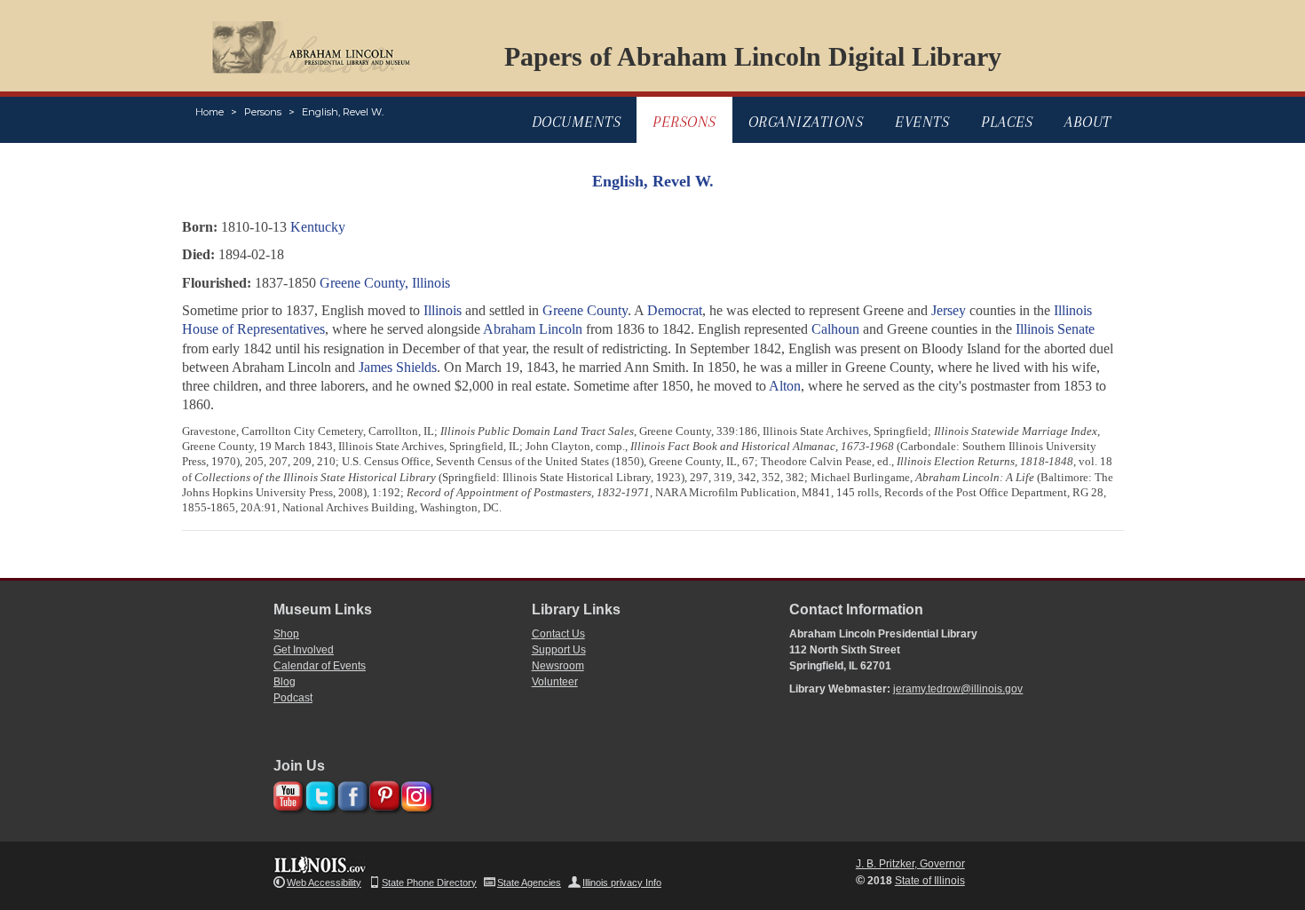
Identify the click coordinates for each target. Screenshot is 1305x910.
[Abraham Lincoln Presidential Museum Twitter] (318, 793)
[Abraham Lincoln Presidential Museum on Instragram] (414, 793)
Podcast (292, 698)
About (1087, 122)
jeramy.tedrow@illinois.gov (958, 689)
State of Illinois (930, 880)
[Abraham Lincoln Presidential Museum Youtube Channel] (286, 793)
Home (209, 112)
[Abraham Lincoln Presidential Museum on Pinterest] (382, 793)
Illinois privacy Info (621, 882)
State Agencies (529, 882)
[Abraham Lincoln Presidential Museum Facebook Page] (350, 793)
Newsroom (558, 666)
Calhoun (835, 328)
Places (1006, 122)
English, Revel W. (343, 112)
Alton (785, 385)
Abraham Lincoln (532, 328)
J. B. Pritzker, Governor (910, 864)
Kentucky (317, 226)
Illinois (442, 310)
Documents (576, 122)
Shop (286, 634)
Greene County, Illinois (385, 282)
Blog (284, 682)
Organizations (806, 122)
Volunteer (555, 682)
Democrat (674, 310)
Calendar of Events (319, 666)
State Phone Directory (429, 882)
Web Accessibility (324, 882)
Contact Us (558, 634)
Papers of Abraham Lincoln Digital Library (752, 56)
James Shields (398, 367)
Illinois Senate (1055, 328)
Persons (262, 112)
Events (922, 122)
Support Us (559, 650)
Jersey (948, 310)
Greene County (585, 310)
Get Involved (303, 650)
